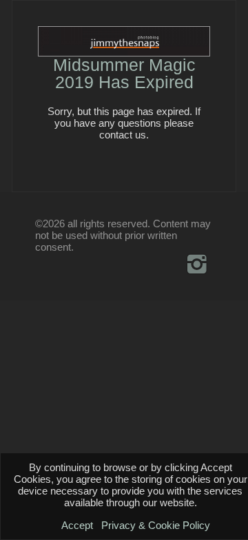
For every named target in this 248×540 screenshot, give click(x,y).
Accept (77, 525)
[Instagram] (197, 263)
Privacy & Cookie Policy (155, 525)
